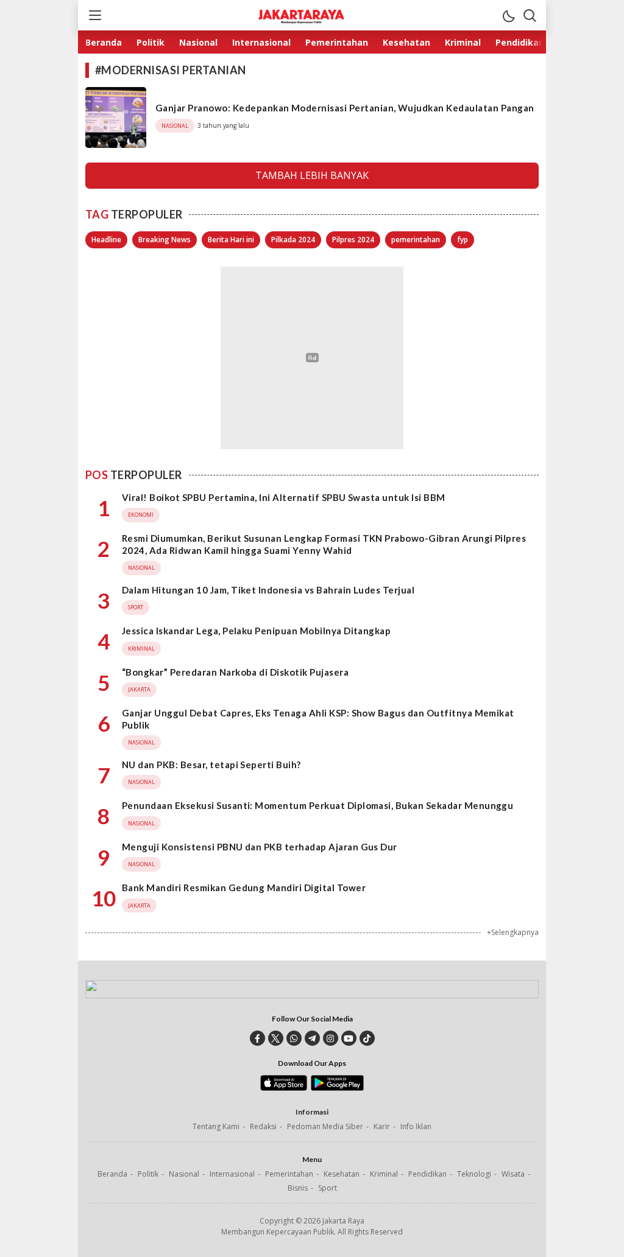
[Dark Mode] (508, 15)
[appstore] (283, 1087)
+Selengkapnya (513, 932)
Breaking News (164, 239)
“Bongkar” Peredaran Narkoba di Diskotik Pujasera (235, 672)
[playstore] (337, 1087)
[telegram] (312, 1038)
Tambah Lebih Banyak (312, 175)
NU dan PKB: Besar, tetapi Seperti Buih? (211, 764)
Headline (106, 239)
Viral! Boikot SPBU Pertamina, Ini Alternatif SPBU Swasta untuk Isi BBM (283, 497)
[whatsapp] (294, 1038)
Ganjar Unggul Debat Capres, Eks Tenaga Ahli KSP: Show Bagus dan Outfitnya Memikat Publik (318, 718)
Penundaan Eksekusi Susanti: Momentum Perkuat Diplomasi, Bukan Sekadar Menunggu (317, 805)
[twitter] (275, 1038)
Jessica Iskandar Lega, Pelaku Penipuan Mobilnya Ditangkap (256, 630)
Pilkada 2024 (293, 239)
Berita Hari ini (231, 239)
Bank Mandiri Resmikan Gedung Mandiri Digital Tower (244, 887)
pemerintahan (415, 239)
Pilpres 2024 (353, 239)
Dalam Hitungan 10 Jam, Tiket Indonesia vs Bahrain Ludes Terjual (268, 589)
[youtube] (348, 1038)
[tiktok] (367, 1038)
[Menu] (94, 15)
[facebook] (257, 1038)
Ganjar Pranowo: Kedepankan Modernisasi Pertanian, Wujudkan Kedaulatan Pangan (344, 107)
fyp (462, 239)
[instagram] (330, 1038)
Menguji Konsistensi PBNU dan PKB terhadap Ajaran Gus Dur (259, 846)
